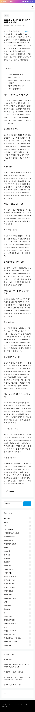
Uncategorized (9, 529)
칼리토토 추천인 (9, 620)
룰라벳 (6, 547)
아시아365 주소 (9, 584)
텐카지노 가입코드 (10, 623)
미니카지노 (7, 565)
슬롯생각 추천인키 (10, 580)
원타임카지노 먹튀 (10, 598)
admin (11, 25)
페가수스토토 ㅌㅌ (10, 631)
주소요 (6, 613)
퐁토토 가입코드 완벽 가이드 (13, 685)
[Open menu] (32, 6)
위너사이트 (7, 605)
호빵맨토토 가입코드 (11, 642)
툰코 (5, 627)
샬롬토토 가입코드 (10, 576)
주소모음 (7, 609)
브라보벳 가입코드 (10, 569)
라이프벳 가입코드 (10, 544)
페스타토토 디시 (9, 634)
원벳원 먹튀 (8, 594)
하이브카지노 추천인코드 (12, 638)
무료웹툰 (7, 562)
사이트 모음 (8, 573)
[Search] (27, 503)
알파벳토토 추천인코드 (11, 587)
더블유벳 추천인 (9, 537)
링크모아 (7, 551)
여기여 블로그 (8, 659)
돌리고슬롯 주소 (9, 540)
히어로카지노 (8, 645)
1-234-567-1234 (8, 1)
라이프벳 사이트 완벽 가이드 (13, 672)
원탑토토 (7, 602)
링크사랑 (7, 558)
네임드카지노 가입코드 (11, 533)
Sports (6, 15)
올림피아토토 (8, 591)
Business (7, 518)
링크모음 (7, 555)
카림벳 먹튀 (8, 616)
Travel (6, 526)
